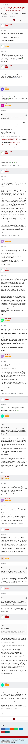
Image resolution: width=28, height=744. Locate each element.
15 (11, 20)
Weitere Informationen (5, 742)
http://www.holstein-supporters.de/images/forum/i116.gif (9, 138)
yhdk (12, 235)
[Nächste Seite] (22, 20)
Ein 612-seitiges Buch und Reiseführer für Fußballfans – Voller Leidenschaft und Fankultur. (14, 9)
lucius (13, 147)
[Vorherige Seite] (6, 20)
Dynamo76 (14, 165)
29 (20, 20)
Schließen (13, 742)
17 (16, 20)
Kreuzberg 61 (14, 393)
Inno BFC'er (4, 16)
